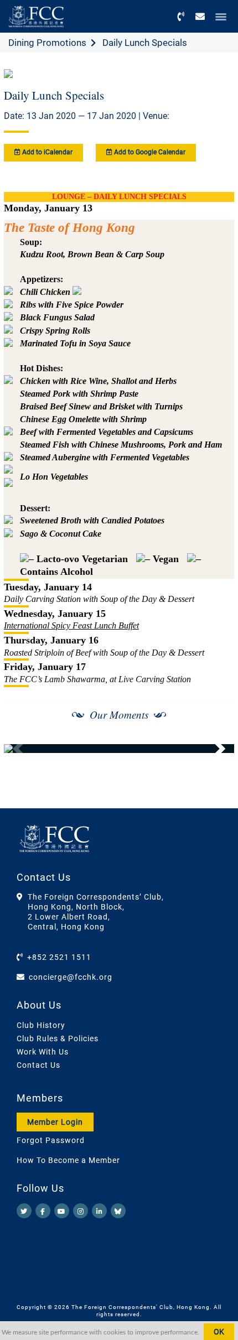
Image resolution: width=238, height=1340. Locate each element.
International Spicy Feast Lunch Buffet (71, 625)
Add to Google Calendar (148, 152)
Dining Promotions (47, 42)
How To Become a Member (68, 1160)
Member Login (55, 1122)
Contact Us (38, 1065)
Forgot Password (51, 1140)
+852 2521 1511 (59, 957)
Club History (41, 1025)
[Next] (213, 748)
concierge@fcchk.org (70, 977)
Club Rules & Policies (58, 1038)
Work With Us (43, 1051)
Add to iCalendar (46, 152)
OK (219, 1331)
